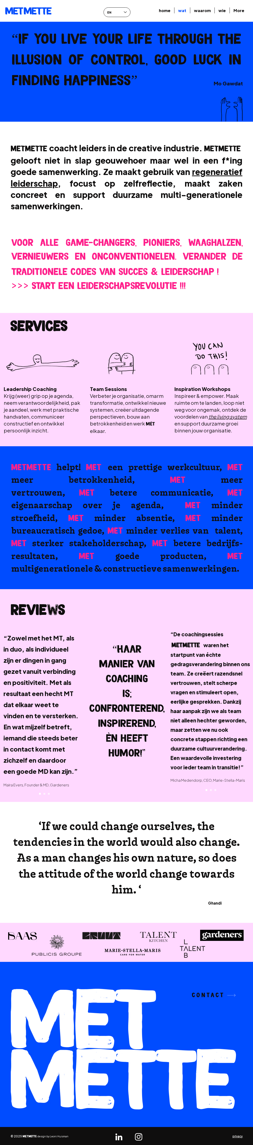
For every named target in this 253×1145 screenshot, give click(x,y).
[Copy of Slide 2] (49, 794)
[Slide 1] (40, 794)
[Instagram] (139, 1137)
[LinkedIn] (119, 1137)
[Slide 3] (215, 790)
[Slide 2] (44, 794)
